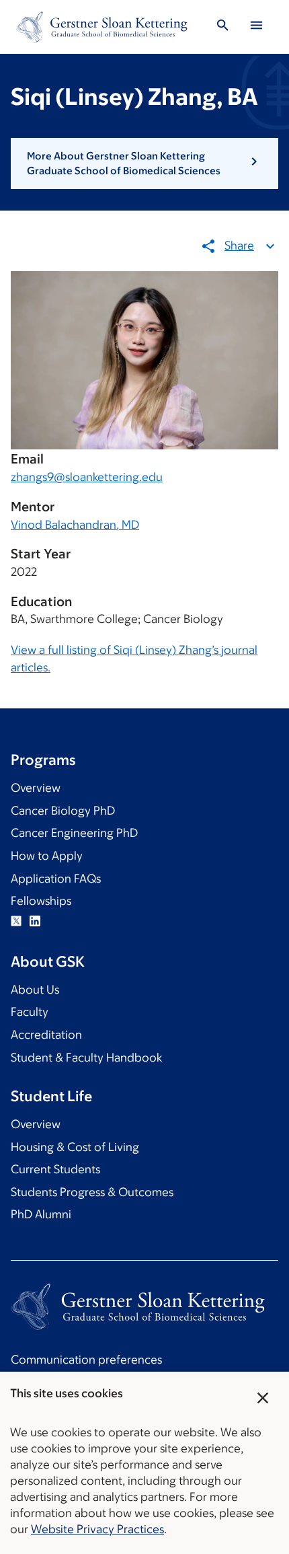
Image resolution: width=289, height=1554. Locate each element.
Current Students (55, 1169)
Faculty (29, 1012)
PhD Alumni (41, 1214)
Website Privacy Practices (97, 1529)
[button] (144, 164)
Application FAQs (56, 878)
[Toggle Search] (222, 27)
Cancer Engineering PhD (74, 833)
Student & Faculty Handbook (86, 1057)
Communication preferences (86, 1359)
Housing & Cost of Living (75, 1147)
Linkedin (35, 921)
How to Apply (47, 855)
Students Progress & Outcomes (92, 1192)
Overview (35, 787)
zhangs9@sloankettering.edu (87, 477)
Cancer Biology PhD (63, 810)
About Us (35, 989)
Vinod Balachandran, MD (75, 524)
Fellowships (41, 901)
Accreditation (46, 1034)
